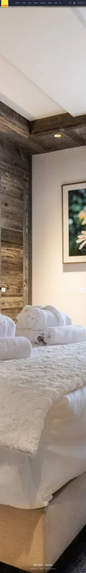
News (55, 2)
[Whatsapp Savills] (74, 2)
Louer (29, 2)
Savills (50, 2)
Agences (36, 2)
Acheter (17, 2)
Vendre (24, 2)
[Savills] (4, 3)
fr (70, 2)
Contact (81, 2)
